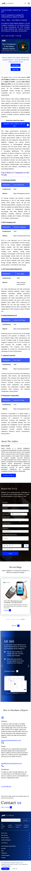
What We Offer (15, 838)
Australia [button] (15, 848)
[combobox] (12, 514)
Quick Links (15, 833)
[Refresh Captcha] (26, 545)
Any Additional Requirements (9, 534)
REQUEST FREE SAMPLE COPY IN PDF (14, 125)
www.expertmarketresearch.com (11, 740)
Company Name (6, 523)
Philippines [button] (15, 853)
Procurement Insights (18, 826)
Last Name (5, 508)
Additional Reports (15, 840)
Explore (6, 610)
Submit (10, 553)
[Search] (25, 3)
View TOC (16, 69)
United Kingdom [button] (15, 855)
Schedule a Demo (10, 671)
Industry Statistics (10, 826)
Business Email (6, 517)
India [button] (15, 851)
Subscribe (25, 820)
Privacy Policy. (7, 866)
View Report (15, 65)
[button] (28, 666)
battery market (12, 77)
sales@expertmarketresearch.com (11, 763)
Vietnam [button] (15, 857)
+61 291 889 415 (6, 786)
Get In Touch (5, 807)
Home (3, 20)
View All (14, 625)
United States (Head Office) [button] (15, 846)
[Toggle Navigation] (28, 3)
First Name (5, 502)
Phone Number (6, 514)
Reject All (15, 868)
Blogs (8, 20)
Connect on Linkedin (8, 475)
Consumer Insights (26, 826)
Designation (5, 528)
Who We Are (15, 835)
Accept (5, 868)
